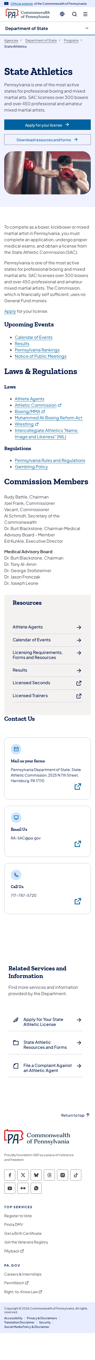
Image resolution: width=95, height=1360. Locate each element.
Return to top (72, 1115)
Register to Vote (18, 1215)
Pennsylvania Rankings (37, 349)
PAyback (12, 1251)
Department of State (26, 28)
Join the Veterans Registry (26, 1242)
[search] (74, 14)
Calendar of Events (34, 337)
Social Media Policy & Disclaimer (26, 1326)
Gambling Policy (31, 466)
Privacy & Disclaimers (42, 1318)
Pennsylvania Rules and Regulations (50, 460)
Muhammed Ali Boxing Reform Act (49, 417)
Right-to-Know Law (21, 1292)
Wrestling (27, 424)
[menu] (85, 14)
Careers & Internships (22, 1274)
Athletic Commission (38, 405)
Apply (10, 311)
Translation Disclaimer (19, 1322)
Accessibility (13, 1318)
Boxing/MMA (30, 411)
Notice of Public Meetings (40, 356)
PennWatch (14, 1283)
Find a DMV (13, 1224)
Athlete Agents (29, 398)
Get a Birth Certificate (23, 1233)
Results (22, 343)
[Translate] (62, 14)
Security (45, 1322)
